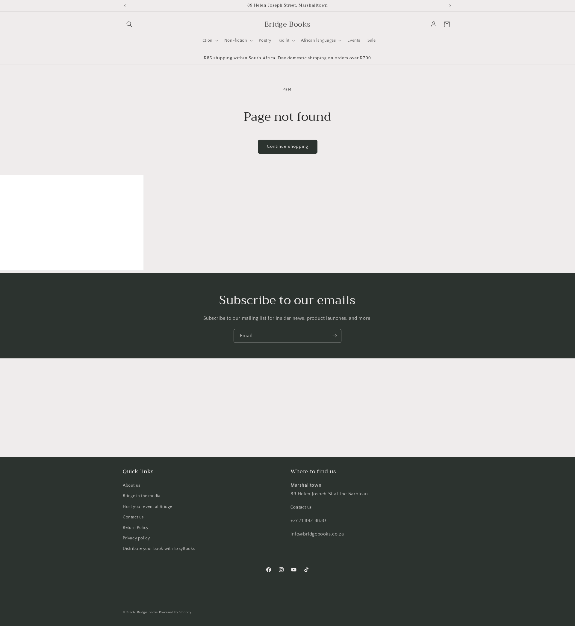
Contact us (133, 517)
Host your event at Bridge (147, 506)
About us (131, 485)
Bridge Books (147, 612)
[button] (129, 24)
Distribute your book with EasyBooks (159, 548)
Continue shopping (287, 146)
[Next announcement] (450, 5)
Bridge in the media (141, 496)
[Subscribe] (334, 336)
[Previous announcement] (124, 5)
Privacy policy (136, 538)
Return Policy (136, 527)
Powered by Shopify (175, 612)
